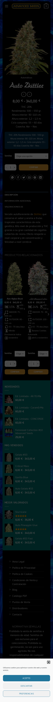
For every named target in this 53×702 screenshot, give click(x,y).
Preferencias (26, 693)
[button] (48, 662)
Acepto (26, 678)
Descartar (26, 686)
